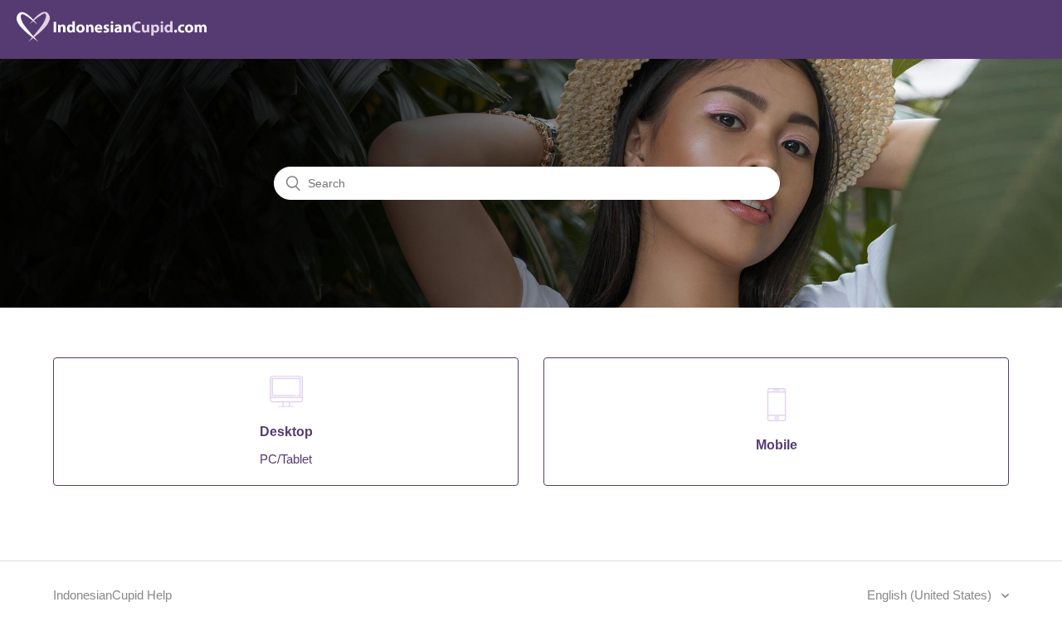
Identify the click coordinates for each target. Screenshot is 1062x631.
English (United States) (931, 595)
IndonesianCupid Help (112, 595)
